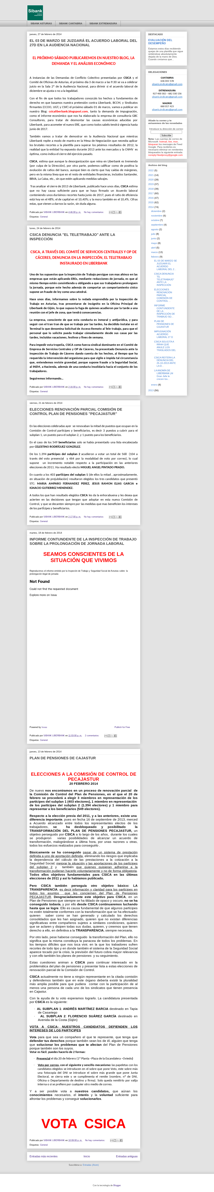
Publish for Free (122, 727)
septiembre (157, 224)
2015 (151, 202)
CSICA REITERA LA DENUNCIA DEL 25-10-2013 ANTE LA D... (165, 361)
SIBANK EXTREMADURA (103, 23)
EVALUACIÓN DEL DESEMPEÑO (160, 42)
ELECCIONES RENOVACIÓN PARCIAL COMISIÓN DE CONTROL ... (163, 295)
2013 (151, 390)
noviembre (156, 215)
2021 (151, 175)
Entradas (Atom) (91, 1165)
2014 (151, 207)
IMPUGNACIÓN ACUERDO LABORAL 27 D (163, 334)
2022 (151, 170)
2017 (151, 193)
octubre (155, 220)
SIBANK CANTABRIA (70, 23)
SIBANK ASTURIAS (41, 23)
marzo (154, 252)
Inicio (87, 1156)
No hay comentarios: (94, 212)
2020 (151, 179)
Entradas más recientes (44, 1156)
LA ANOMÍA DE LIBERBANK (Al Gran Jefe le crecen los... (163, 374)
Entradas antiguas (127, 1156)
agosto (154, 229)
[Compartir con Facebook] (120, 212)
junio (153, 238)
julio (153, 234)
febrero (155, 256)
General (44, 216)
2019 (151, 184)
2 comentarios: (92, 735)
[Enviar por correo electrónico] (110, 212)
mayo (154, 243)
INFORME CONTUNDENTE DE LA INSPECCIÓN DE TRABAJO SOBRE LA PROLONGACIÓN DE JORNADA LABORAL (83, 541)
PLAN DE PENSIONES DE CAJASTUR (63, 758)
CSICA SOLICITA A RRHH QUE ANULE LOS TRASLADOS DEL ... (165, 347)
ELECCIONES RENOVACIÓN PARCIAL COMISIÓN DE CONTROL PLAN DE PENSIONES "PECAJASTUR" (76, 411)
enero (154, 384)
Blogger (117, 1185)
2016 (151, 198)
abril (153, 247)
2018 (151, 188)
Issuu (44, 727)
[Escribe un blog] (113, 212)
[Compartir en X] (117, 212)
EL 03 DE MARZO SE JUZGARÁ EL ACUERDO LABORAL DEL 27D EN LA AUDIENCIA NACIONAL (83, 43)
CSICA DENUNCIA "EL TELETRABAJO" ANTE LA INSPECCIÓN (164, 279)
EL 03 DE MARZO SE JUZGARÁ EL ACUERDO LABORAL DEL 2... (165, 264)
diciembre (156, 211)
